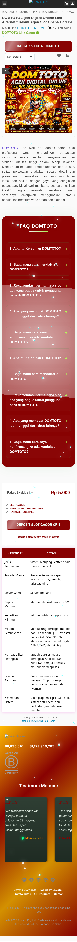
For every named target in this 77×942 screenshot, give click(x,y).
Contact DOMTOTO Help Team (38, 720)
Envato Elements (25, 889)
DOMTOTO (8, 12)
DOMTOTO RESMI (30, 28)
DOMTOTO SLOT (51, 12)
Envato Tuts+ (22, 894)
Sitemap (58, 894)
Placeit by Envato (50, 889)
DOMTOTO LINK (28, 12)
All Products (42, 894)
